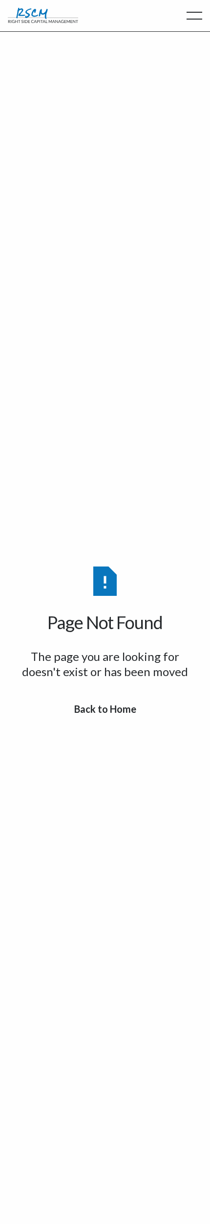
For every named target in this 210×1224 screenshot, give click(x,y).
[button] (194, 15)
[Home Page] (43, 15)
